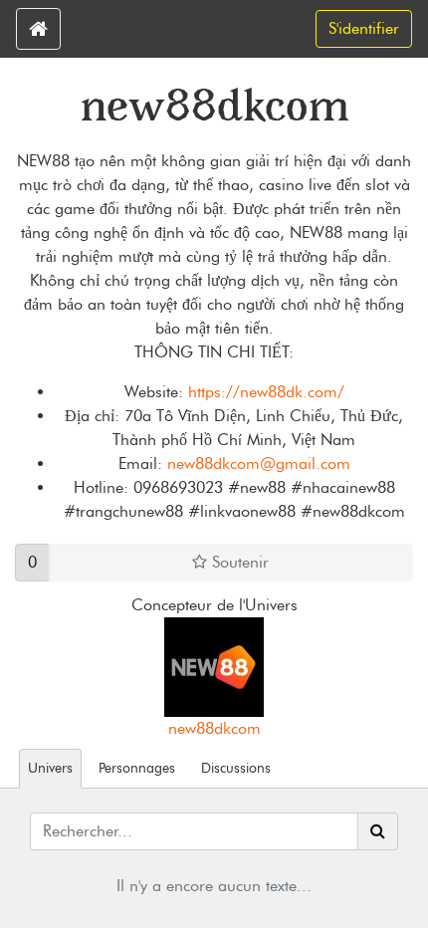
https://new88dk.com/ (266, 391)
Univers (50, 768)
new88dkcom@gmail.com (258, 463)
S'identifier (363, 28)
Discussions (236, 768)
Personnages (137, 768)
